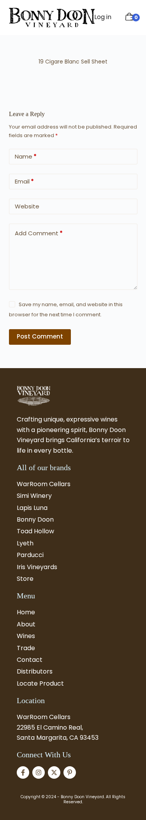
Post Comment (40, 336)
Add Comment (39, 233)
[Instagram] (38, 772)
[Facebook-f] (23, 772)
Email (24, 181)
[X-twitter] (54, 772)
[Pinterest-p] (69, 772)
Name (26, 156)
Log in (102, 16)
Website (27, 206)
